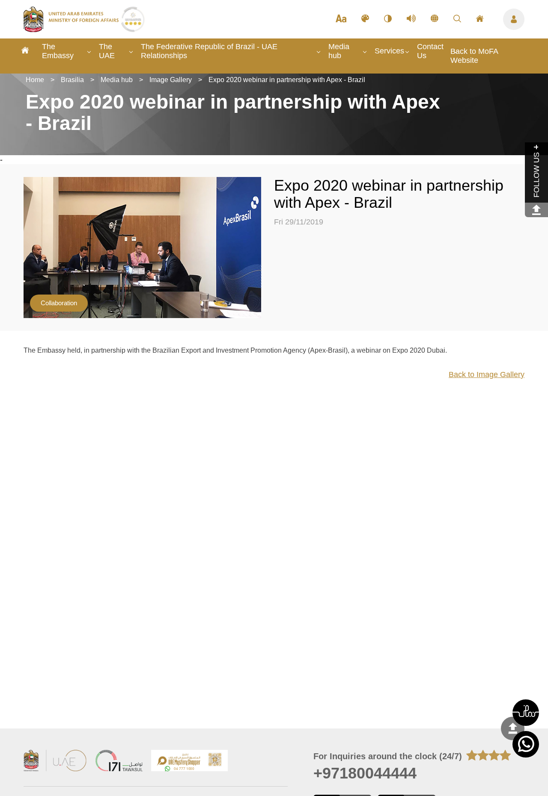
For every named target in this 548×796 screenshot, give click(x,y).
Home (35, 79)
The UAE (107, 51)
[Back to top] (512, 728)
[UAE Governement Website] (55, 762)
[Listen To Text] (411, 19)
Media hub (338, 51)
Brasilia (72, 79)
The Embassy (58, 51)
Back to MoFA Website (474, 56)
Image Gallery (170, 79)
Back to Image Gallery (486, 374)
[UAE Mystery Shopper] (189, 762)
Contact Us (430, 51)
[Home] (25, 51)
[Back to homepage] (72, 29)
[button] (525, 712)
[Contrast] (388, 19)
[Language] (434, 19)
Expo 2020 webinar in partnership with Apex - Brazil (286, 79)
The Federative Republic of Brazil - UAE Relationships (209, 51)
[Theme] (365, 19)
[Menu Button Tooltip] (513, 19)
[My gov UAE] (119, 762)
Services (389, 51)
